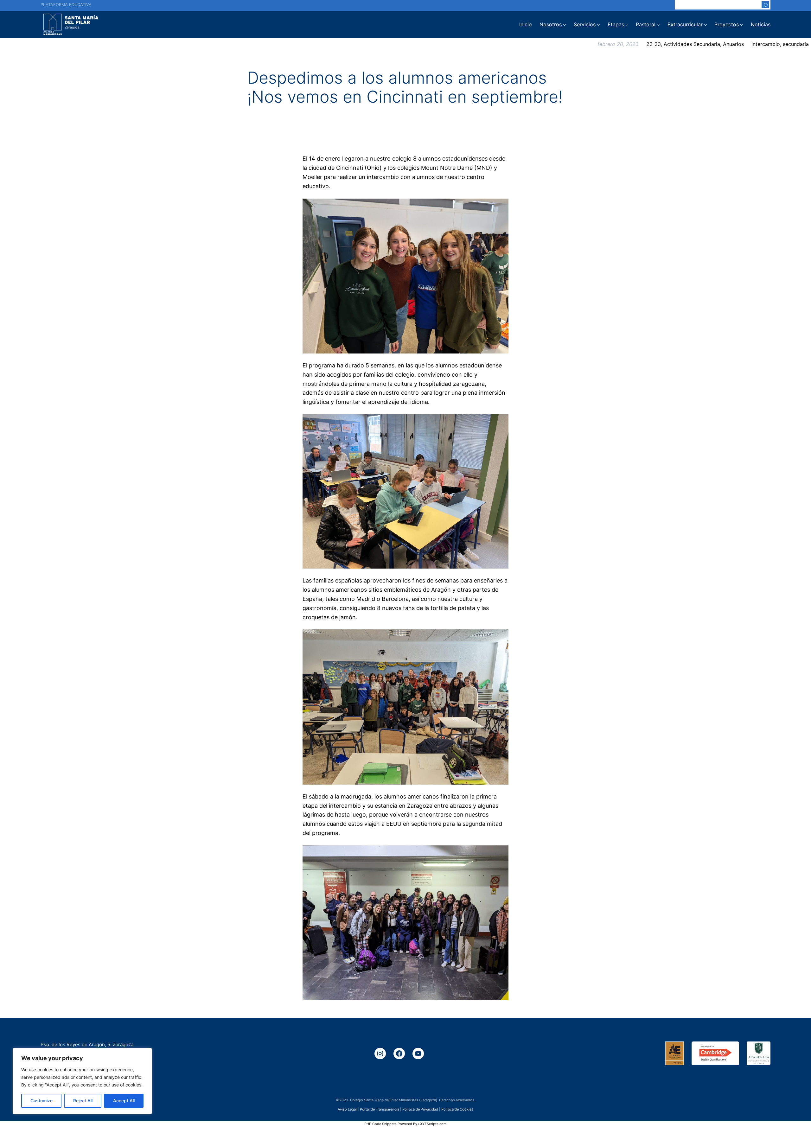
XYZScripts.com (433, 1124)
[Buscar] (765, 4)
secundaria (796, 44)
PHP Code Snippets (380, 1124)
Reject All (83, 1100)
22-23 (653, 44)
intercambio (765, 44)
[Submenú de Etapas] (627, 24)
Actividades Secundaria (692, 44)
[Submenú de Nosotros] (564, 24)
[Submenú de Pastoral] (658, 24)
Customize (41, 1100)
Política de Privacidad (420, 1109)
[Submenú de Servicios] (598, 24)
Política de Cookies (457, 1109)
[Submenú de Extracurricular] (705, 24)
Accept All (124, 1100)
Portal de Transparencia (379, 1109)
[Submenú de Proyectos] (741, 24)
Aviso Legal (347, 1109)
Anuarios (733, 44)
